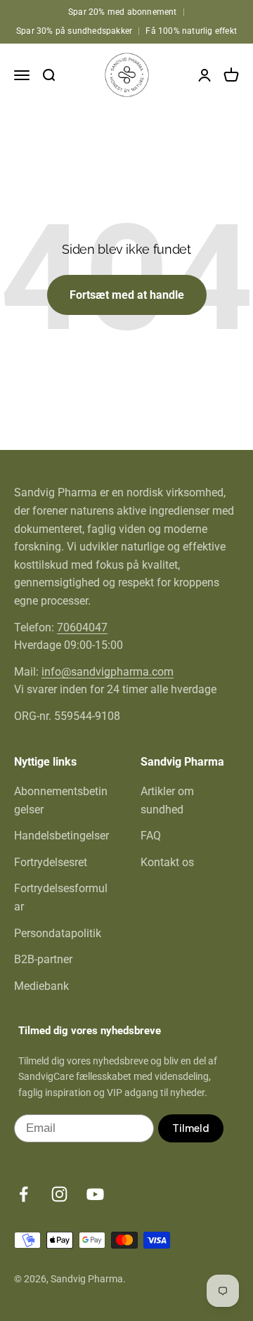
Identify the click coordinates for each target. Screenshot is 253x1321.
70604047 (82, 627)
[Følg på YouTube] (95, 1194)
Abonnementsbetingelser (61, 800)
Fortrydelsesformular (61, 897)
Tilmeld (190, 1128)
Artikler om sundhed (167, 800)
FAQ (151, 835)
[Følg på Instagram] (59, 1194)
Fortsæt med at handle (127, 295)
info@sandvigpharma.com (107, 671)
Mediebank (41, 986)
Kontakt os (167, 862)
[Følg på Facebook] (23, 1194)
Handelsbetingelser (61, 835)
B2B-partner (43, 959)
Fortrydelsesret (50, 862)
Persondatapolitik (57, 933)
